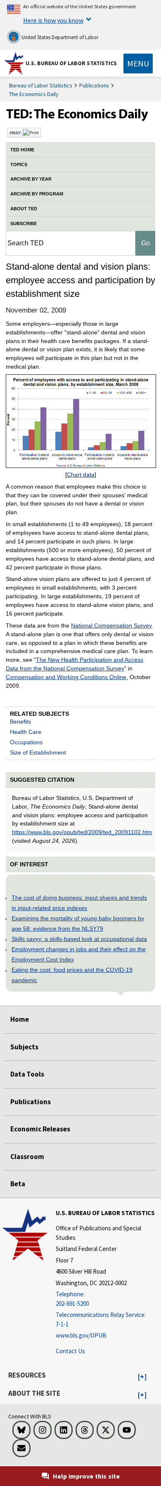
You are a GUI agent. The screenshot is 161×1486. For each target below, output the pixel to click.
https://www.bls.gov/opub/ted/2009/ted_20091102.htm (82, 832)
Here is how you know (53, 20)
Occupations (26, 742)
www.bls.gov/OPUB (81, 1335)
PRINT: (16, 133)
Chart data (81, 474)
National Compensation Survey (111, 625)
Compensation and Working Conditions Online (66, 677)
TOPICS (18, 164)
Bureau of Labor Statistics (40, 85)
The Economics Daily (34, 94)
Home (19, 1019)
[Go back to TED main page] (80, 116)
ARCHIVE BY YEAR (31, 178)
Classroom (27, 1156)
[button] (142, 1377)
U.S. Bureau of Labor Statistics (71, 63)
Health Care (25, 732)
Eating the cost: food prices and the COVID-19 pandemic (72, 974)
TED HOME (22, 149)
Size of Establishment (38, 752)
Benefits (20, 721)
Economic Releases (40, 1128)
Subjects (24, 1046)
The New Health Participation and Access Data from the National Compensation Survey (74, 664)
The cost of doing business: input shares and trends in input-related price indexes (79, 902)
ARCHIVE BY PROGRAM (36, 193)
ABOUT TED (23, 208)
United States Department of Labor (59, 37)
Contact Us (70, 1351)
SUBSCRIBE (23, 223)
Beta (17, 1183)
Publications (94, 85)
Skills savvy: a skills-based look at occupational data (79, 939)
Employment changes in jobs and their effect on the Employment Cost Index (79, 954)
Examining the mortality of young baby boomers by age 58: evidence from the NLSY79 (78, 923)
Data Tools (27, 1074)
